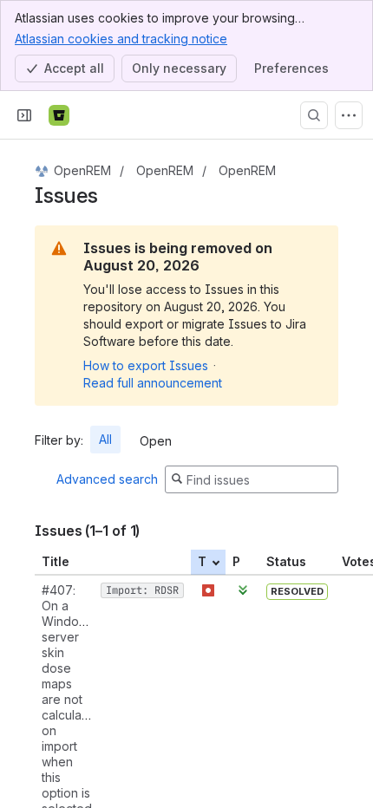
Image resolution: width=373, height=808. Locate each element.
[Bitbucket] (59, 115)
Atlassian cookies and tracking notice (121, 38)
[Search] (314, 115)
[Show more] (349, 115)
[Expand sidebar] (24, 115)
